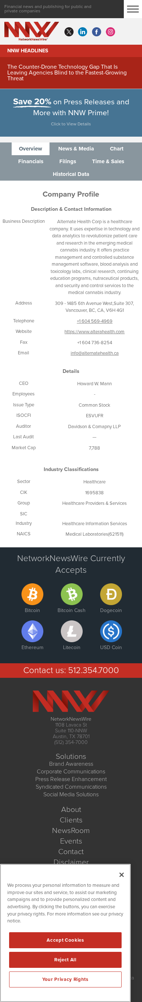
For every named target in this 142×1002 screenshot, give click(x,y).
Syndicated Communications (71, 786)
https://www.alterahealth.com (94, 332)
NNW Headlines (27, 51)
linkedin (82, 32)
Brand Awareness (71, 764)
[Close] (122, 875)
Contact (71, 851)
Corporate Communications (71, 771)
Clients (71, 820)
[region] (65, 933)
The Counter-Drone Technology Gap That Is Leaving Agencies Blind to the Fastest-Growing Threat (67, 72)
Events (71, 841)
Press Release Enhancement (71, 779)
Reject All (65, 960)
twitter (69, 32)
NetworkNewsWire (71, 719)
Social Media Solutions (71, 794)
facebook (96, 32)
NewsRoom (71, 830)
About (71, 809)
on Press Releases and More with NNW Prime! (71, 111)
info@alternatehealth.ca (95, 353)
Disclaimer (71, 862)
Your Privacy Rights (65, 979)
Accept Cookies (65, 940)
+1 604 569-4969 (95, 321)
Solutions (71, 756)
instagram (110, 32)
